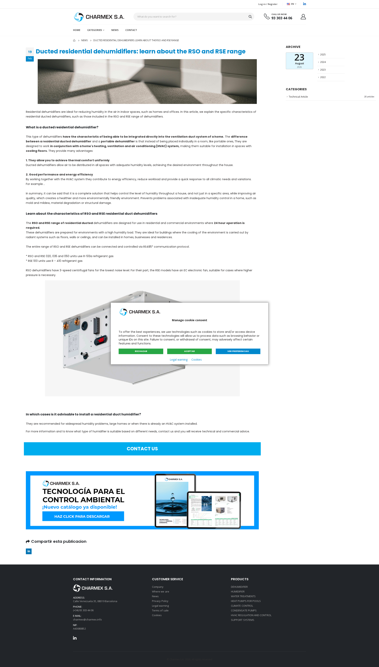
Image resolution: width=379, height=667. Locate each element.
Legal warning (179, 359)
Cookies (196, 359)
